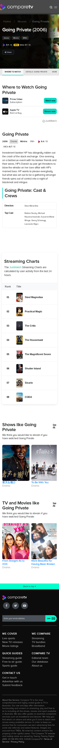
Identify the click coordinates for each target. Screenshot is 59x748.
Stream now (49, 111)
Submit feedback (12, 685)
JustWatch (51, 120)
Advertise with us (12, 681)
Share (9, 52)
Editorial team (40, 657)
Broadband (38, 645)
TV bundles (38, 642)
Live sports (8, 638)
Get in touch (9, 677)
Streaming (38, 638)
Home (7, 21)
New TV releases (12, 642)
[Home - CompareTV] (16, 7)
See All (54, 426)
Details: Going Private (36, 72)
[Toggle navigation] (55, 7)
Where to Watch (13, 72)
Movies (22, 21)
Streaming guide (12, 657)
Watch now (50, 100)
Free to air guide (12, 661)
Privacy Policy (17, 741)
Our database (40, 661)
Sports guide (9, 665)
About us (37, 665)
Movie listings (10, 645)
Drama (6, 38)
